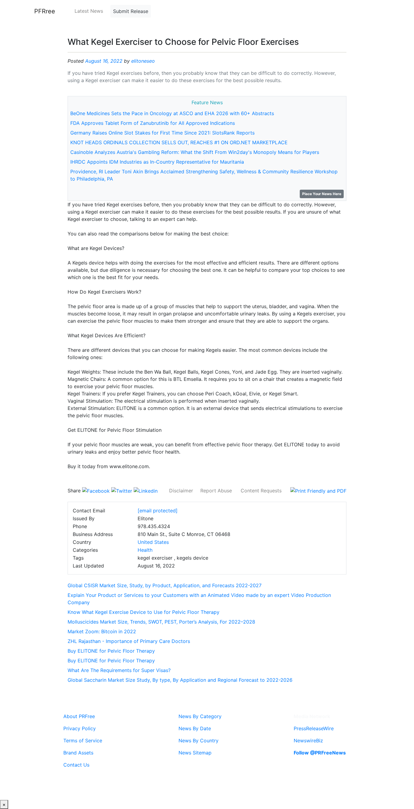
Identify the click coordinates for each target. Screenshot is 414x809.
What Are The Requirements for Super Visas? (119, 670)
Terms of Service (82, 740)
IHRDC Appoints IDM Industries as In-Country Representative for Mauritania (157, 162)
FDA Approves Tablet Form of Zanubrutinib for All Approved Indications (152, 123)
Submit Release (130, 11)
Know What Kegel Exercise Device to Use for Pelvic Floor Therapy (143, 612)
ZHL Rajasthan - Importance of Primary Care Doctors (129, 641)
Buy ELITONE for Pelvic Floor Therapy (111, 651)
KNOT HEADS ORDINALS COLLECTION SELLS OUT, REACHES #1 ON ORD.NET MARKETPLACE (179, 142)
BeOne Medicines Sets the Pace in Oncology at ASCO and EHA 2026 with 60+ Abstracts (172, 113)
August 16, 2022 (103, 61)
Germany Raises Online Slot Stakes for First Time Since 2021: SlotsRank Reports (162, 133)
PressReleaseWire (314, 728)
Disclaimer (181, 491)
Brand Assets (78, 753)
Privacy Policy (79, 728)
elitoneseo (143, 61)
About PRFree (79, 716)
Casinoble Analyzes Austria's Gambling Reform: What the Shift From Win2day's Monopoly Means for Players (194, 152)
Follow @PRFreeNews (320, 753)
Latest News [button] (89, 11)
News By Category (200, 716)
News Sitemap (195, 753)
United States (153, 542)
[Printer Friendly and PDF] (318, 491)
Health (145, 550)
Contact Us (76, 765)
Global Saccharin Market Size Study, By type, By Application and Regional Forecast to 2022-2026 (180, 680)
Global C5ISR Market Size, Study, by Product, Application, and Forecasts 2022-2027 (165, 585)
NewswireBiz (308, 740)
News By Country (199, 740)
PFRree (44, 11)
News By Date (195, 728)
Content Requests (261, 491)
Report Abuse (216, 491)
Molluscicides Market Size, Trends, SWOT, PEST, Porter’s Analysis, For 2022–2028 (161, 622)
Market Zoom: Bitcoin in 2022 (102, 631)
